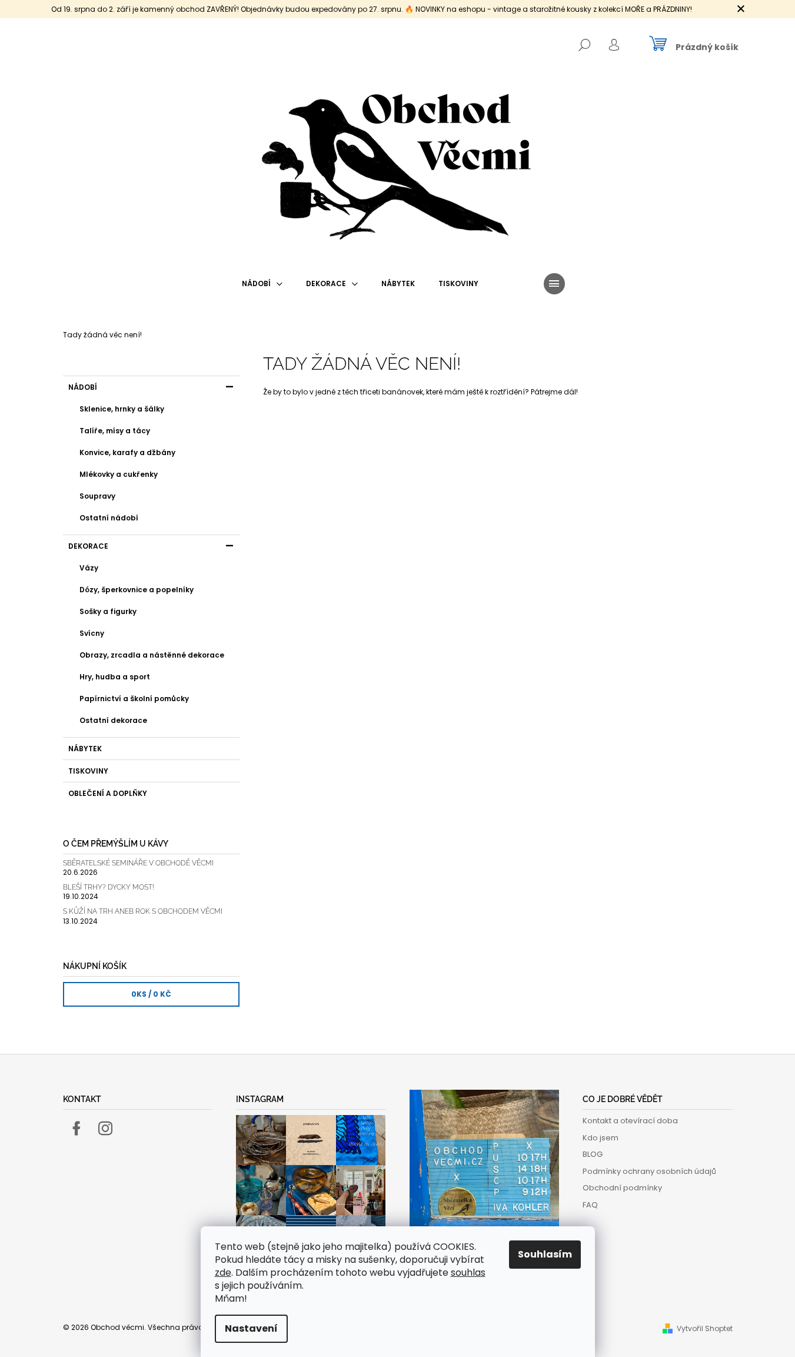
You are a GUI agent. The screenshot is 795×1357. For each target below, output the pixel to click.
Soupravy (97, 496)
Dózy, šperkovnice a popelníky (136, 590)
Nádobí (82, 387)
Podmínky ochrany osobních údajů (649, 1171)
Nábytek (85, 749)
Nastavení (251, 1328)
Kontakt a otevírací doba (630, 1120)
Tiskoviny (88, 771)
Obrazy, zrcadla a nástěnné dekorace (151, 655)
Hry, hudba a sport (114, 677)
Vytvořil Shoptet (705, 1328)
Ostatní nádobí (108, 518)
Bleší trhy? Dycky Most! (108, 887)
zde (223, 1272)
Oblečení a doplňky (107, 793)
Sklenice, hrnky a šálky (121, 409)
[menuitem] (262, 283)
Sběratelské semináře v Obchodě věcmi (138, 863)
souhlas (468, 1272)
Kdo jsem (600, 1137)
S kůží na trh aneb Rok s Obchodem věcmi (142, 911)
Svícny (91, 633)
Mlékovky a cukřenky (118, 474)
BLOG (593, 1154)
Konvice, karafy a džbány (127, 452)
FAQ (590, 1204)
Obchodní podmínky (622, 1187)
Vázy (88, 568)
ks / (151, 994)
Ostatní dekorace (113, 720)
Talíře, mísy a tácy (114, 431)
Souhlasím (545, 1254)
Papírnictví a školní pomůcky (134, 699)
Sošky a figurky (108, 611)
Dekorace (88, 546)
